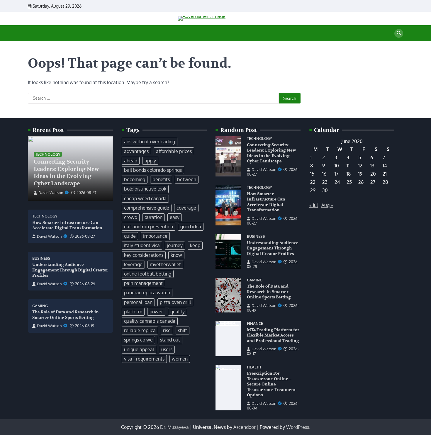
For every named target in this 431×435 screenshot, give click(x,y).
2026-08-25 (85, 283)
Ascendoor (244, 427)
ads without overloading (149, 142)
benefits (161, 179)
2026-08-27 (86, 192)
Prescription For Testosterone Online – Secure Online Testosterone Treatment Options (271, 384)
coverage (186, 208)
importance (155, 236)
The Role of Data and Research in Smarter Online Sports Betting (269, 292)
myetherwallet (165, 264)
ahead (130, 161)
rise (167, 330)
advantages (136, 151)
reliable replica (140, 330)
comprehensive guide (146, 208)
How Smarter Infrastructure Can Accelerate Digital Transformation (67, 225)
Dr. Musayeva (174, 427)
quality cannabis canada (149, 321)
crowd (130, 217)
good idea (190, 227)
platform (133, 312)
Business (41, 258)
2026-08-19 (84, 325)
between (186, 179)
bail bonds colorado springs (153, 170)
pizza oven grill (175, 302)
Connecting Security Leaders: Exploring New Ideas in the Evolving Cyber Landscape (66, 172)
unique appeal (139, 349)
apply (150, 161)
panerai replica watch (147, 292)
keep (195, 245)
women (180, 359)
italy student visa (142, 245)
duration (153, 217)
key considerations (143, 255)
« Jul (313, 205)
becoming (134, 179)
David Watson (50, 192)
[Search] (398, 33)
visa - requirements (144, 359)
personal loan (138, 302)
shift (182, 330)
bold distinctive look (145, 189)
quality (177, 312)
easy (174, 217)
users (166, 349)
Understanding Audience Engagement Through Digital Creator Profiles (70, 270)
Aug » (327, 205)
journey (175, 245)
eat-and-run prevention (148, 227)
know (176, 255)
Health (254, 367)
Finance (255, 323)
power (156, 312)
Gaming (40, 306)
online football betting (147, 274)
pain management (143, 283)
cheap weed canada (145, 198)
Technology (47, 154)
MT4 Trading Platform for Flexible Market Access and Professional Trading (273, 335)
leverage (133, 264)
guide (130, 236)
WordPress (297, 427)
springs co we (138, 340)
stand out (170, 340)
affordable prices (174, 151)
